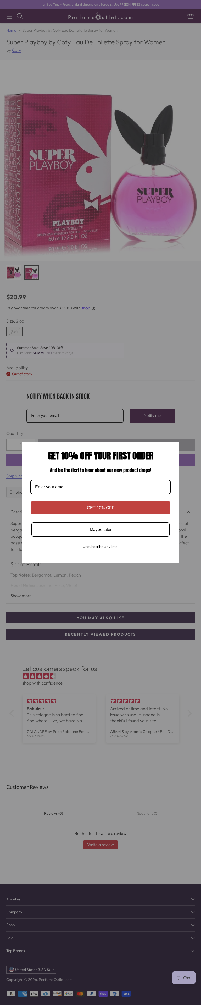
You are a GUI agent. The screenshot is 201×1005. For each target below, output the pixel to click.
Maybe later (100, 529)
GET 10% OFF (100, 508)
